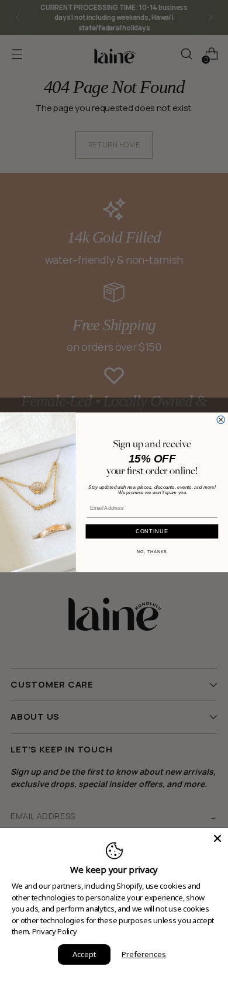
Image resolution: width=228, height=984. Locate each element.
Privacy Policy (54, 931)
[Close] (217, 838)
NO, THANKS (152, 551)
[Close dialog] (220, 419)
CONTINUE (152, 530)
